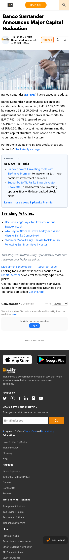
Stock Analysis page (27, 168)
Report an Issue (47, 285)
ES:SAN (30, 104)
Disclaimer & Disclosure (16, 285)
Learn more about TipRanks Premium (29, 221)
